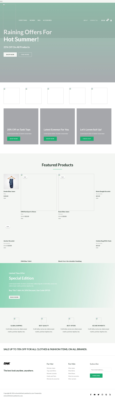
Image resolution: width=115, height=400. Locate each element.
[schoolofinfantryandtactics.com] (9, 20)
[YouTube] (94, 394)
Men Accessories (73, 376)
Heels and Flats (51, 376)
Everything (23, 20)
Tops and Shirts (51, 371)
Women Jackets (52, 373)
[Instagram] (102, 394)
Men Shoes (71, 373)
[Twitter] (98, 394)
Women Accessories (53, 379)
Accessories (47, 20)
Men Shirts (71, 371)
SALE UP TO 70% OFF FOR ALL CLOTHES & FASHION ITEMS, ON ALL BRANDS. (45, 349)
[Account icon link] (111, 20)
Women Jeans (51, 368)
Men (39, 20)
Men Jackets (72, 379)
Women (32, 20)
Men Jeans (71, 368)
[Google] (106, 394)
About (86, 20)
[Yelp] (110, 394)
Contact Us (93, 20)
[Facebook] (91, 394)
